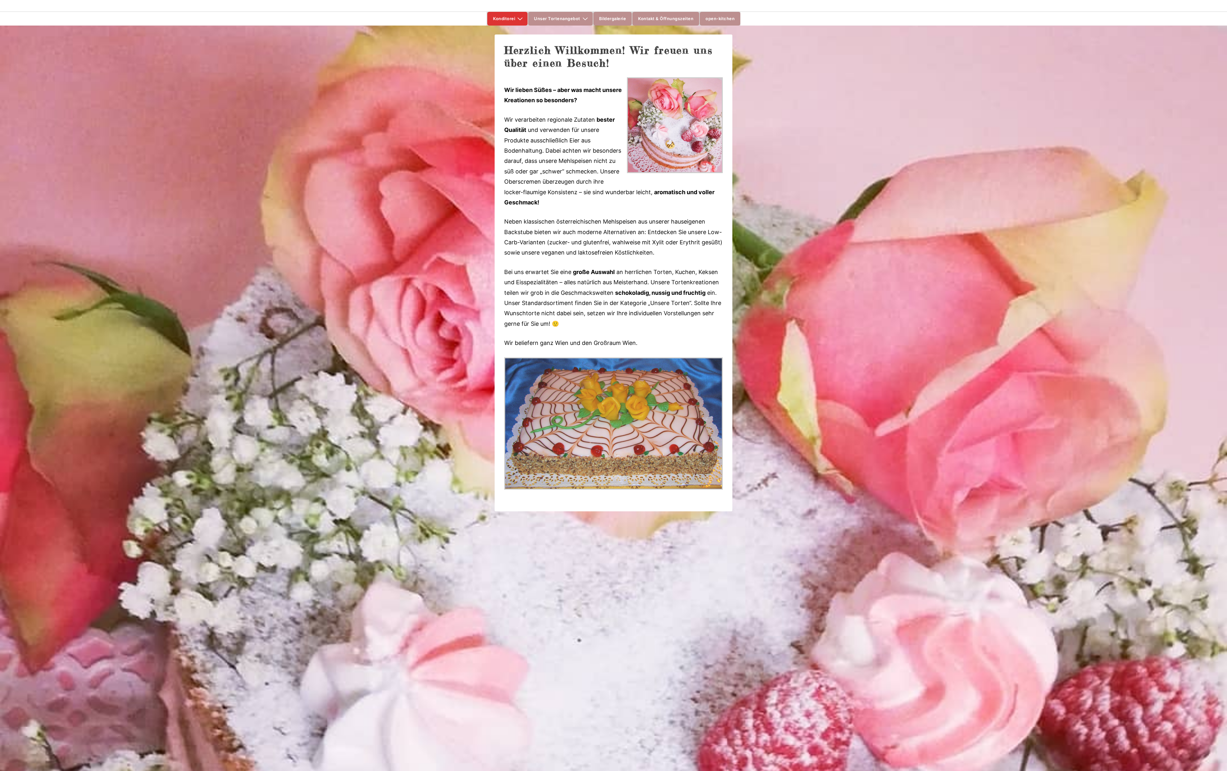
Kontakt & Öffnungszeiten (665, 18)
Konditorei (504, 18)
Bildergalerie (612, 18)
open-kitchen (720, 18)
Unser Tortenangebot (557, 18)
